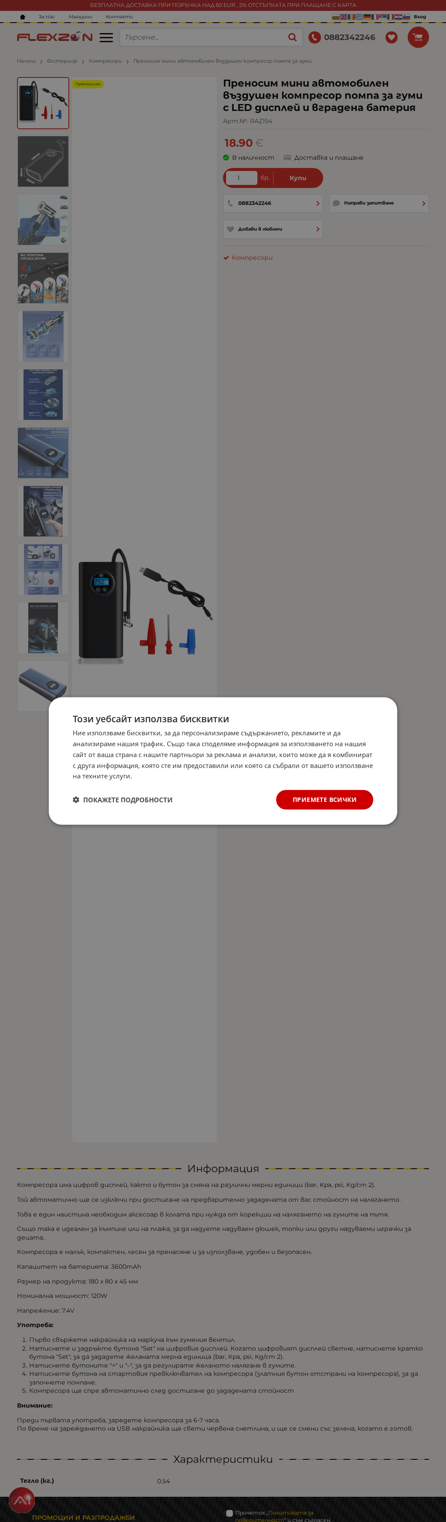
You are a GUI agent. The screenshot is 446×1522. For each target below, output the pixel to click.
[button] (122, 800)
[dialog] (223, 761)
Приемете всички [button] (325, 799)
